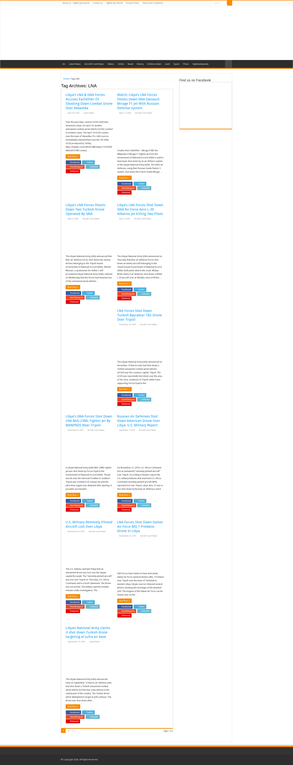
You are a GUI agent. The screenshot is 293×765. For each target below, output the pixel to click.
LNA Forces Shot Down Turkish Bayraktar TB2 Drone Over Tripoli (139, 315)
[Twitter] (199, 3)
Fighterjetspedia (200, 64)
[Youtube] (206, 3)
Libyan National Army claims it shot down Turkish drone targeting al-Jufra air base (88, 632)
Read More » (73, 156)
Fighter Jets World (114, 3)
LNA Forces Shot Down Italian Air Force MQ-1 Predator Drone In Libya (140, 526)
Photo (186, 64)
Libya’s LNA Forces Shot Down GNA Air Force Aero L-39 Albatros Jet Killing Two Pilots (140, 209)
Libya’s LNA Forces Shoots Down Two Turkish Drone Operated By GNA (85, 209)
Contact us (98, 3)
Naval (130, 64)
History (140, 64)
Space (176, 64)
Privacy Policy (132, 3)
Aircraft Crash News (94, 64)
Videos (111, 64)
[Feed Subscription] (172, 85)
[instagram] (209, 3)
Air (64, 64)
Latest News (75, 64)
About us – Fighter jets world (76, 3)
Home (66, 78)
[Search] (229, 3)
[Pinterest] (203, 3)
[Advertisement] (168, 33)
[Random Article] (228, 64)
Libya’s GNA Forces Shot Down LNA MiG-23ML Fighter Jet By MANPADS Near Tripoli (89, 420)
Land (167, 64)
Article (121, 64)
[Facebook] (196, 3)
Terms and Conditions (152, 3)
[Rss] (193, 3)
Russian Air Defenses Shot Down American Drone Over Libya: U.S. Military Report (138, 420)
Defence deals (154, 64)
